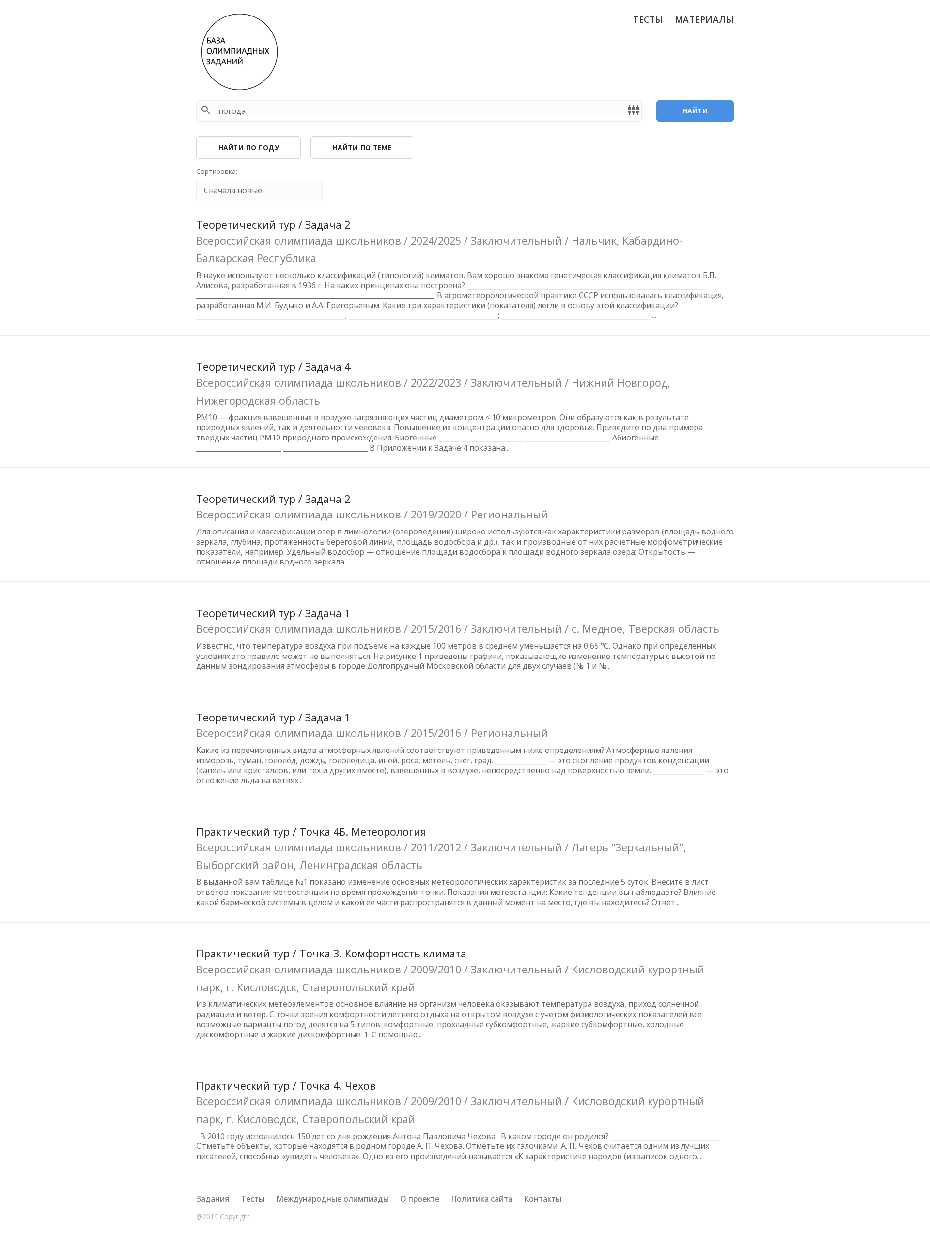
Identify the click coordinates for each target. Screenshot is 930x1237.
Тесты (648, 19)
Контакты (542, 1198)
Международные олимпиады (332, 1198)
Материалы (704, 19)
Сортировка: (216, 171)
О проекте (419, 1198)
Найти (695, 110)
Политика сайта (481, 1198)
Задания (212, 1198)
